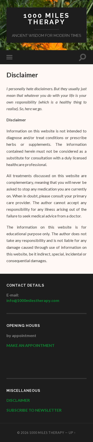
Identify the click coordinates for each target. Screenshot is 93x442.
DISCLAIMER (18, 400)
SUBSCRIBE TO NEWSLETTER (34, 410)
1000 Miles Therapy (46, 19)
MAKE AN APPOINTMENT (30, 345)
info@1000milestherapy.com (32, 300)
